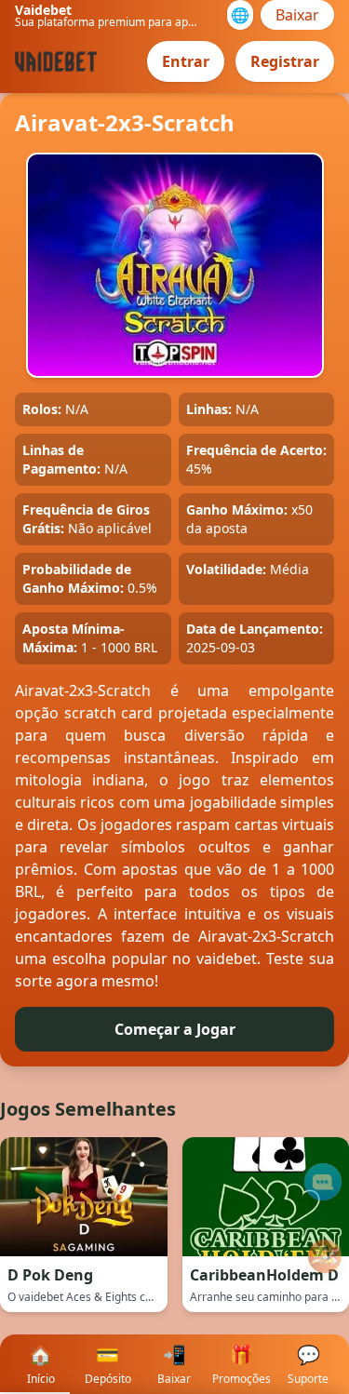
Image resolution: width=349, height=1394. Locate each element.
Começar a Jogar (174, 1029)
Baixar (297, 15)
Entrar (185, 61)
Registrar (284, 61)
